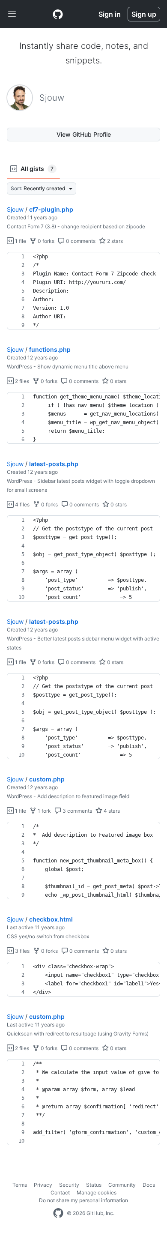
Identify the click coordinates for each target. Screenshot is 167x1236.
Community (122, 1185)
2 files (21, 381)
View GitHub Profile (84, 134)
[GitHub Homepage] (58, 1213)
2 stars (114, 241)
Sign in (109, 14)
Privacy (43, 1185)
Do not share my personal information (83, 1200)
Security (69, 1185)
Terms (19, 1185)
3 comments (76, 811)
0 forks (45, 241)
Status (93, 1185)
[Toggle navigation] (12, 14)
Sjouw (15, 209)
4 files (22, 504)
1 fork (43, 811)
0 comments (80, 241)
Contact (60, 1192)
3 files (22, 951)
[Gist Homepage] (58, 14)
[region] (83, 290)
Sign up (143, 14)
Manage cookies (96, 1192)
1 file (20, 241)
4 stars (111, 811)
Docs (149, 1185)
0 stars (117, 381)
